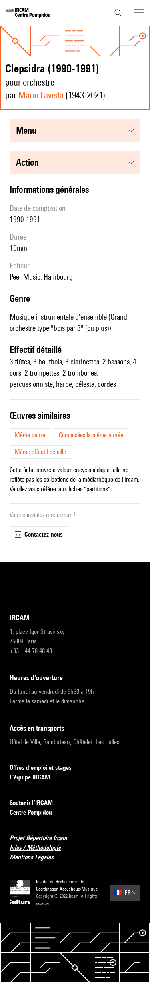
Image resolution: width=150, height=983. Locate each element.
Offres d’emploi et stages (41, 767)
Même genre (30, 435)
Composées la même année (91, 435)
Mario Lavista (41, 95)
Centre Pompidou (31, 812)
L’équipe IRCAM (30, 777)
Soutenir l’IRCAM (31, 803)
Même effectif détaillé (40, 452)
